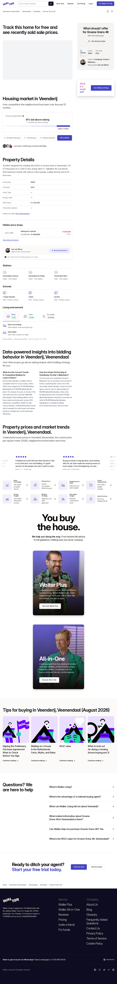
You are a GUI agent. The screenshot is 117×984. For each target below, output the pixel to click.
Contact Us (93, 928)
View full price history (11, 240)
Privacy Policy (94, 933)
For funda (64, 929)
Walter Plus (65, 904)
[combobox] (35, 3)
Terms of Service (96, 938)
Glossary (91, 914)
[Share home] (108, 11)
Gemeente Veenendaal (11, 11)
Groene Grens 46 (49, 11)
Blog (89, 909)
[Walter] (8, 3)
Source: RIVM (7, 339)
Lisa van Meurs (103, 65)
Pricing (62, 919)
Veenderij (36, 11)
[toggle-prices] (88, 41)
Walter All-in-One (69, 909)
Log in (91, 4)
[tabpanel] (38, 329)
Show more (7, 175)
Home (5, 885)
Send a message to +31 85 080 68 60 (50, 959)
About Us (92, 904)
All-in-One (60, 4)
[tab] (11, 316)
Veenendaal (26, 11)
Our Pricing (81, 4)
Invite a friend (66, 924)
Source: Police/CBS (20, 339)
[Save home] (112, 11)
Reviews (71, 4)
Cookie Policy (94, 943)
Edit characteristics (23, 214)
